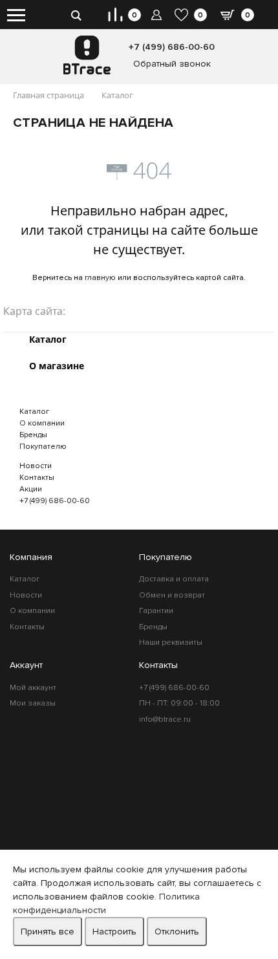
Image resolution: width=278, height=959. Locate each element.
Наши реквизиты (170, 642)
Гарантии (156, 611)
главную (100, 278)
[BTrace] (87, 55)
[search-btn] (76, 14)
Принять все (47, 931)
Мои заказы (33, 703)
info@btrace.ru (165, 719)
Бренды (33, 435)
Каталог (34, 411)
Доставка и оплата (174, 579)
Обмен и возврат (172, 595)
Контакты (36, 477)
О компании (42, 423)
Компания (31, 557)
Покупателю (43, 446)
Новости (35, 466)
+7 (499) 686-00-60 (172, 46)
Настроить (114, 931)
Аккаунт (26, 665)
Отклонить (177, 931)
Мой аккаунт (33, 688)
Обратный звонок (172, 63)
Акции (30, 489)
